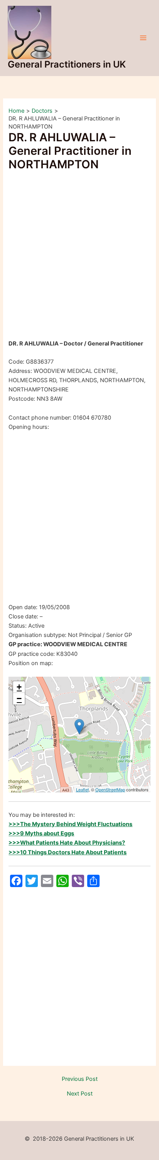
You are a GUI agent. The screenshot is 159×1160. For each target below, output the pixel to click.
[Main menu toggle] (143, 38)
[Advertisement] (79, 256)
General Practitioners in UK (67, 64)
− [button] (19, 698)
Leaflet (82, 789)
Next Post (80, 1094)
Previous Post (80, 1079)
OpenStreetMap (110, 789)
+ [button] (19, 687)
